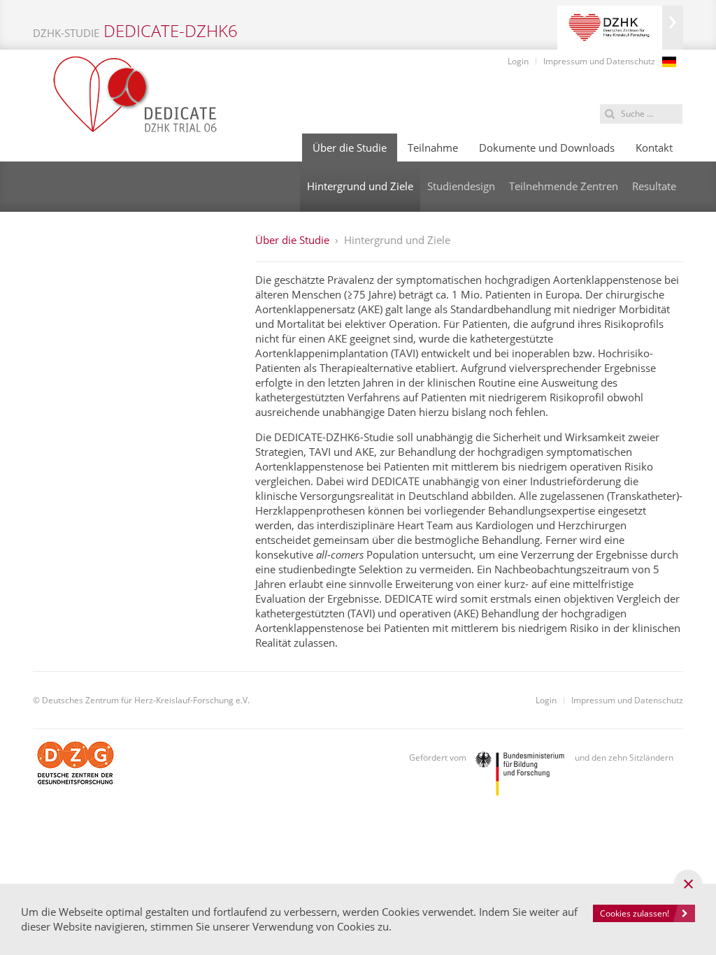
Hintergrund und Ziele (360, 186)
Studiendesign (461, 186)
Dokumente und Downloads (547, 148)
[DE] (669, 62)
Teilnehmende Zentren (563, 186)
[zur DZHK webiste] (620, 28)
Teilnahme (433, 148)
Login (518, 61)
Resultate (654, 186)
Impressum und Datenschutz (599, 61)
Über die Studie (350, 148)
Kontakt (654, 148)
